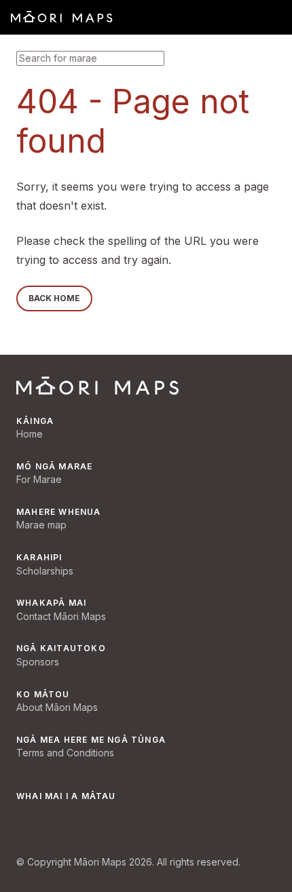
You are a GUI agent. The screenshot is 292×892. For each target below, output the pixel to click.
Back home (54, 298)
